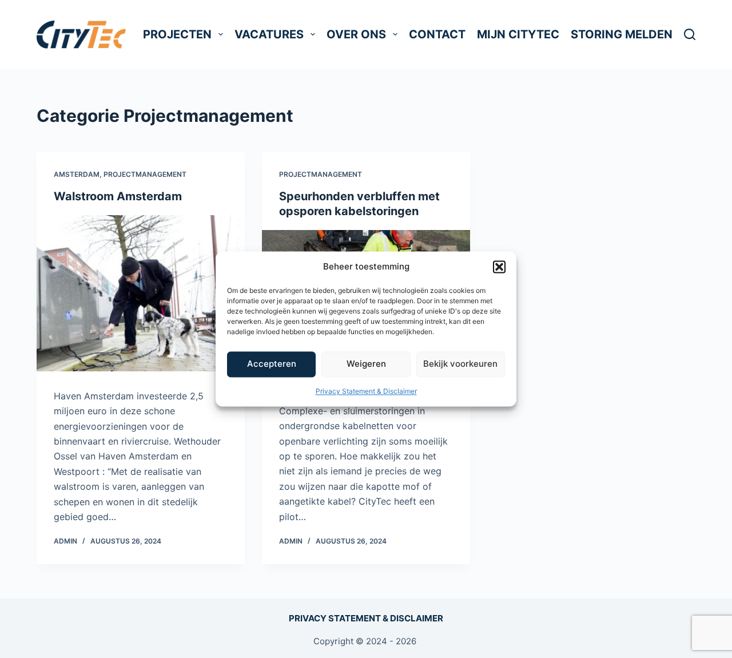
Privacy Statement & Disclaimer (366, 391)
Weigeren (366, 364)
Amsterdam (77, 174)
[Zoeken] (689, 34)
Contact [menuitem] (437, 34)
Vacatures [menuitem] (269, 34)
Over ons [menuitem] (356, 34)
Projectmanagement (145, 174)
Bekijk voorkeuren (460, 364)
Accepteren (271, 364)
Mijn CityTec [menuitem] (518, 34)
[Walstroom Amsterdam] (141, 293)
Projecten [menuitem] (177, 34)
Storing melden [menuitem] (622, 34)
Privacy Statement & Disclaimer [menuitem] (366, 618)
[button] (499, 267)
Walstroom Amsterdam (118, 196)
